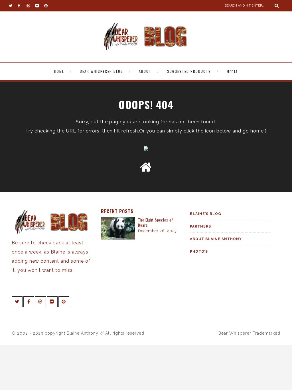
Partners (200, 226)
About (145, 71)
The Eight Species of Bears (155, 222)
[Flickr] (39, 5)
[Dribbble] (31, 5)
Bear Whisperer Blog (101, 71)
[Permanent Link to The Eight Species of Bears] (118, 238)
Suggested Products (189, 71)
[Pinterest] (48, 5)
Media (232, 71)
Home (59, 71)
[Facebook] (22, 5)
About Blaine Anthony (216, 239)
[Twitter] (13, 5)
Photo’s (199, 252)
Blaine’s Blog (205, 214)
